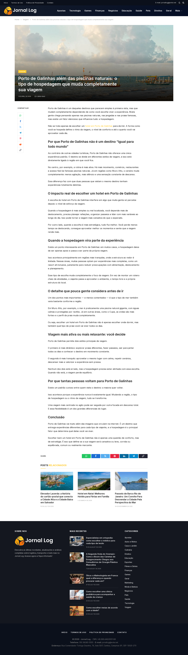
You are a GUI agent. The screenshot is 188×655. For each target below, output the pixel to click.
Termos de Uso (17, 3)
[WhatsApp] (20, 115)
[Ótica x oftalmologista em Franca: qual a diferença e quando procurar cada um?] (77, 579)
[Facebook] (20, 121)
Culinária (128, 550)
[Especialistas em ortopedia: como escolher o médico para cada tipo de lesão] (77, 541)
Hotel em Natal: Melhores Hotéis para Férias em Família (93, 495)
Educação (127, 10)
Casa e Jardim (131, 546)
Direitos (158, 10)
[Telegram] (20, 133)
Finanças (99, 10)
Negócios (113, 10)
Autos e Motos (131, 542)
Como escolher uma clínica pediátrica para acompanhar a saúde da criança (100, 594)
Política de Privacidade (35, 3)
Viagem (22, 71)
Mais (177, 10)
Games (87, 10)
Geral (169, 10)
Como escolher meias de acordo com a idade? (102, 609)
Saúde (139, 10)
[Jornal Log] (20, 10)
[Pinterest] (20, 138)
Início (6, 3)
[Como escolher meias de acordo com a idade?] (77, 611)
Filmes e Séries (131, 566)
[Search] (183, 2)
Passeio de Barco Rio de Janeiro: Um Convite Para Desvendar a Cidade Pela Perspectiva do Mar (128, 498)
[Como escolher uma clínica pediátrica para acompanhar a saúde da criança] (77, 595)
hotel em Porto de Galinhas (98, 126)
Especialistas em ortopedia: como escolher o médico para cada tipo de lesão (100, 541)
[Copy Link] (20, 150)
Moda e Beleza (131, 587)
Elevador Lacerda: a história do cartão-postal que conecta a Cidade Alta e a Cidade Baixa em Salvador (57, 498)
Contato (50, 3)
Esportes (128, 562)
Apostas (61, 10)
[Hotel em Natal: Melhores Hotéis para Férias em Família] (94, 481)
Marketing (129, 583)
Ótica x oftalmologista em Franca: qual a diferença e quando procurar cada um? (102, 578)
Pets (148, 10)
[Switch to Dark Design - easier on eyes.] (179, 3)
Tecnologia (75, 10)
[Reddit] (20, 144)
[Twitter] (20, 127)
